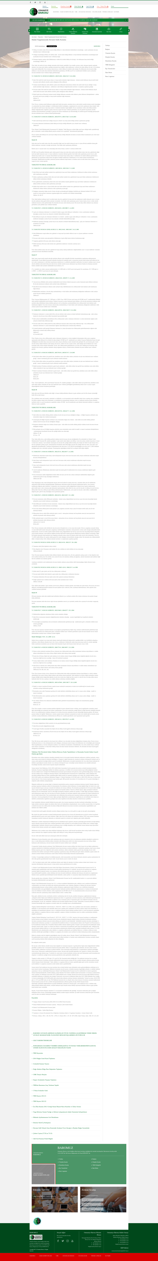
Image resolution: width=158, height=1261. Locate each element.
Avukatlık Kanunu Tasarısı (41, 1064)
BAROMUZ (56, 12)
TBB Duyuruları (38, 1053)
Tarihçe (107, 45)
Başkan (107, 49)
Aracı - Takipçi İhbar (102, 6)
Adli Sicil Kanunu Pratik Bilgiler (43, 1139)
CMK (76, 12)
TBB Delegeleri (110, 65)
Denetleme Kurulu (110, 61)
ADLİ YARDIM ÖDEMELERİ (42, 1040)
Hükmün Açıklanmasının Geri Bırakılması (45, 1117)
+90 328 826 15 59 (124, 1240)
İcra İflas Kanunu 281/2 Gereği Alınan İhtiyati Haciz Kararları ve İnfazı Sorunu (57, 1106)
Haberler (45, 6)
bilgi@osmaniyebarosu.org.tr (94, 1246)
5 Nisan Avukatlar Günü (40, 1090)
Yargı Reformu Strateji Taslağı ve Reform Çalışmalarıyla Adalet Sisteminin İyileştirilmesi (60, 1112)
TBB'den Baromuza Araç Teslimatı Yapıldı (46, 1085)
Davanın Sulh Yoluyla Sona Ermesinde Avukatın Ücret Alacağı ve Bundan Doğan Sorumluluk (61, 1128)
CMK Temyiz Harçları (40, 1074)
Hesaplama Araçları (65, 6)
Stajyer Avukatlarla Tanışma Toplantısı (44, 1080)
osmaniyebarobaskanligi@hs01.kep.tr (120, 1250)
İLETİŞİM (116, 12)
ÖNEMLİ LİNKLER (107, 12)
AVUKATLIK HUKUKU (85, 12)
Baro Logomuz (109, 76)
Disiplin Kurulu (110, 57)
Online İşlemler (77, 6)
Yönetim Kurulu (110, 53)
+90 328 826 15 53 (124, 1239)
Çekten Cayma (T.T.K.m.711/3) (42, 1133)
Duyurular (53, 6)
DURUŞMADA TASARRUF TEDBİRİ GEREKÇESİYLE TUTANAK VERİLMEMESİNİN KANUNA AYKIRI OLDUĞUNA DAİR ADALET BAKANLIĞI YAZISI (64, 1047)
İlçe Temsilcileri (110, 68)
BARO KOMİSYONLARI (67, 12)
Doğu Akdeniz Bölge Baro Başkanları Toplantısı (47, 1069)
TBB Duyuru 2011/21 (39, 1096)
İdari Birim (108, 72)
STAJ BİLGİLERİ (96, 12)
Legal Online (89, 6)
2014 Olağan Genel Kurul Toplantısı (44, 1058)
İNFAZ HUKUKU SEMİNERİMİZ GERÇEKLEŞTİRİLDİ (64, 20)
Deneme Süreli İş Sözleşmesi (42, 1122)
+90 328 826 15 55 (97, 1243)
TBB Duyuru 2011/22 (39, 1101)
